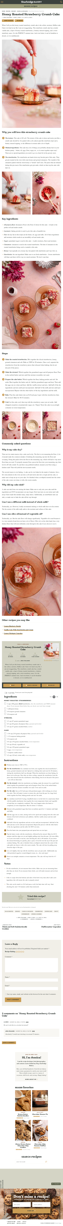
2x (57, 696)
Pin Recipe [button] (20, 20)
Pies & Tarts (40, 1112)
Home (3, 11)
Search (31, 1156)
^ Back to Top (11, 1221)
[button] (45, 660)
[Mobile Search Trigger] (60, 2)
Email (7, 986)
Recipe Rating (10, 951)
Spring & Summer (36, 914)
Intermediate (25, 914)
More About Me (31, 1079)
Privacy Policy (21, 1223)
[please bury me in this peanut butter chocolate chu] (7, 1182)
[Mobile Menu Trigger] (2, 2)
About (24, 1221)
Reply (27, 1022)
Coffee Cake (48, 911)
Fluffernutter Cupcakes (51, 926)
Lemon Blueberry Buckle (12, 626)
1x (54, 696)
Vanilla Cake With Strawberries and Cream (18, 630)
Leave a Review (32, 685)
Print (13, 685)
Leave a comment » (36, 919)
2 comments (24, 919)
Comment (8, 957)
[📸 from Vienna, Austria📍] (20, 1175)
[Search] (46, 1162)
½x (51, 696)
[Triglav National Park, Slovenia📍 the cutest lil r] (7, 1175)
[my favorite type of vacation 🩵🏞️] (32, 1175)
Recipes (8, 11)
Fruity (56, 911)
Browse (30, 6)
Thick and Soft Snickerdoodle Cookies (14, 927)
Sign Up (30, 1211)
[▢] (5, 704)
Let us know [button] (30, 899)
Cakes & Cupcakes (22, 11)
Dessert (13, 11)
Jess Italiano (7, 17)
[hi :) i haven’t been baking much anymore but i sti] (44, 1175)
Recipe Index (11, 1223)
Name (7, 977)
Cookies (23, 1112)
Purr (60, 1223)
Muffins (40, 1142)
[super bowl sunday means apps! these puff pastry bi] (56, 1175)
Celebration (39, 911)
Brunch (17, 911)
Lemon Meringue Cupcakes (13, 633)
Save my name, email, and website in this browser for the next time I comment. (31, 994)
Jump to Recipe (8, 20)
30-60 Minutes (9, 911)
